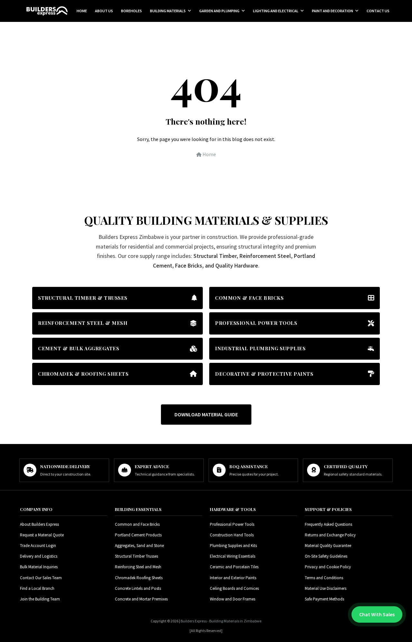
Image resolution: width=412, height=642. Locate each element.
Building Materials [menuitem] (168, 10)
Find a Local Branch (37, 588)
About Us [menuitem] (104, 10)
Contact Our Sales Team (41, 578)
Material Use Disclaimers (325, 588)
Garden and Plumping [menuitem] (219, 10)
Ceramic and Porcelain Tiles (234, 567)
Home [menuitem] (82, 10)
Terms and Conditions (324, 578)
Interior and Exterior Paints (233, 578)
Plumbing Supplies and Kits (233, 545)
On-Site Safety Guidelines (326, 556)
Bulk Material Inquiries (39, 567)
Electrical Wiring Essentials (232, 556)
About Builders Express (39, 524)
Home (208, 154)
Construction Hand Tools (232, 535)
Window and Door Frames (232, 599)
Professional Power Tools (232, 524)
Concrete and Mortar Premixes (141, 599)
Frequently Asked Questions (328, 524)
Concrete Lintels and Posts (138, 588)
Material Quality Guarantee (328, 545)
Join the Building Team (40, 599)
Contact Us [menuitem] (378, 10)
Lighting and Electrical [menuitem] (275, 10)
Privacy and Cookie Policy (328, 567)
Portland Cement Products (138, 535)
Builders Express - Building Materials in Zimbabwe (221, 620)
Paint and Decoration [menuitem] (332, 10)
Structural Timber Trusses (136, 556)
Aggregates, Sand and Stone (139, 545)
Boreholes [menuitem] (131, 10)
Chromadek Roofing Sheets (139, 578)
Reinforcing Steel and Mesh (138, 567)
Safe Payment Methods (324, 599)
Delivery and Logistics (38, 556)
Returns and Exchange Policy (330, 535)
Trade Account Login (38, 545)
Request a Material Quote (42, 535)
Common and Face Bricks (137, 524)
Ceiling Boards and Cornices (234, 588)
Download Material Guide (206, 414)
